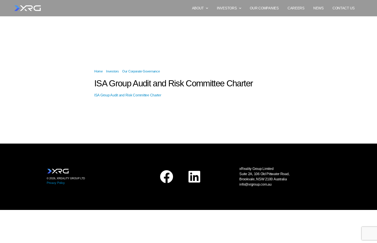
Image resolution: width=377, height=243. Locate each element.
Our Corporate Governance (141, 71)
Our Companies (264, 8)
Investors (227, 8)
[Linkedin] (194, 176)
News (318, 8)
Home (98, 71)
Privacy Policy (56, 182)
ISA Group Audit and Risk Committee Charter (127, 95)
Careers (296, 8)
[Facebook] (166, 176)
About (198, 8)
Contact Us (343, 8)
